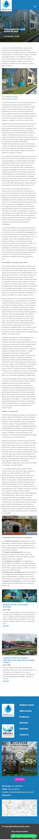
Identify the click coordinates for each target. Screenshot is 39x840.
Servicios (24, 723)
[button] (23, 836)
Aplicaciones (26, 711)
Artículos (24, 729)
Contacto (24, 735)
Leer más (6, 626)
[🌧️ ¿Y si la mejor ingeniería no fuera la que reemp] (19, 759)
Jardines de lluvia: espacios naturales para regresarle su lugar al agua (19, 660)
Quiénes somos (27, 705)
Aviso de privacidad (19, 831)
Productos (24, 717)
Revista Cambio (12, 99)
